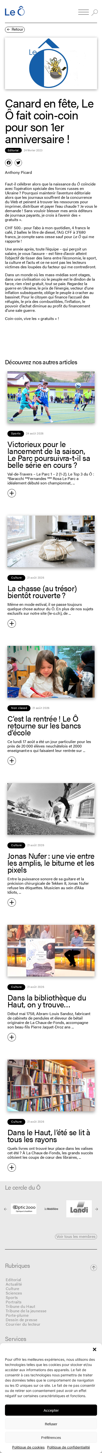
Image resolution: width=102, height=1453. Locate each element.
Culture (12, 1288)
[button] (94, 1349)
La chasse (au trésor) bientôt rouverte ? (42, 591)
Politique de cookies (28, 1447)
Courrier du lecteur (23, 1324)
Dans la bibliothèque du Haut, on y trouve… (46, 1001)
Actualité (14, 1284)
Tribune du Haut (20, 1306)
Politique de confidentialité (68, 1447)
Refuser (51, 1423)
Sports (12, 1297)
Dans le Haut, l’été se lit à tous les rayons (48, 1135)
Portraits (14, 1302)
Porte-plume (17, 1315)
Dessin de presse (21, 1319)
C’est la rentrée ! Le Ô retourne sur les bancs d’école (44, 725)
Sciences (14, 1293)
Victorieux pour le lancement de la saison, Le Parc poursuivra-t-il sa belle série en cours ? (48, 454)
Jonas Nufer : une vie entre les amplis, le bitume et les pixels (50, 862)
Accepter (51, 1410)
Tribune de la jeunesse (26, 1311)
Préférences (51, 1437)
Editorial (13, 1279)
